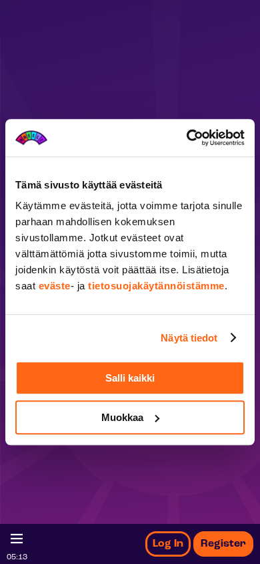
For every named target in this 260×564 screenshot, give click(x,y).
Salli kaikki (130, 378)
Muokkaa (122, 417)
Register (223, 544)
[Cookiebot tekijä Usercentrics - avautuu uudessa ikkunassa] (187, 137)
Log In (168, 544)
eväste (55, 285)
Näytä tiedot (189, 337)
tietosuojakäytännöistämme (156, 285)
